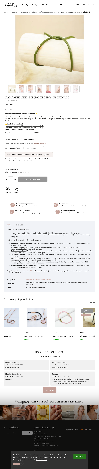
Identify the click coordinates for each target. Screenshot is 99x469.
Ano (40, 155)
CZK (77, 5)
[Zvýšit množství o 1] (15, 179)
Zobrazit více (50, 390)
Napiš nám (38, 431)
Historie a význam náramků (44, 441)
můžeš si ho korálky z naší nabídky (25, 126)
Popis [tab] (9, 225)
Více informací (41, 460)
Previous (91, 301)
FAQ (35, 450)
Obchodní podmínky (41, 443)
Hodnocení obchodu (49, 352)
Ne (48, 155)
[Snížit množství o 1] (6, 179)
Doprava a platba (40, 434)
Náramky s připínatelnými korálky (38, 280)
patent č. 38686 (28, 271)
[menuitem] (26, 5)
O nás (36, 448)
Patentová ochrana (41, 438)
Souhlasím (79, 456)
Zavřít (88, 196)
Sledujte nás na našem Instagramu (57, 401)
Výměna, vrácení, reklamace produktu (47, 436)
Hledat (27, 433)
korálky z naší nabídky (58, 243)
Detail (26, 331)
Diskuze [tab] (19, 225)
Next (94, 301)
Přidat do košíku (34, 179)
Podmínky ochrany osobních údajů (46, 445)
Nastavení (16, 464)
